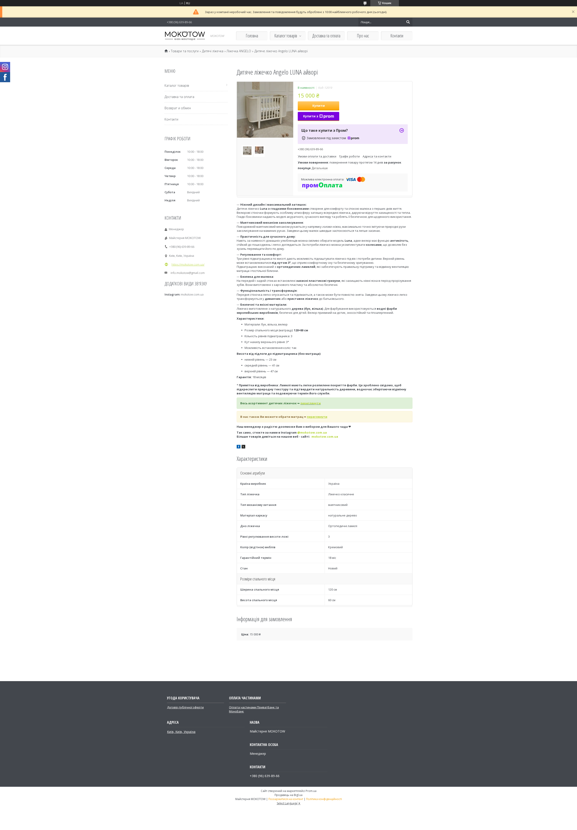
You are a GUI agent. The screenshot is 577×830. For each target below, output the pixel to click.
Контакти (396, 36)
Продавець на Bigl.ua (288, 795)
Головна (252, 36)
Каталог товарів (285, 36)
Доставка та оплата (326, 36)
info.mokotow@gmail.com (188, 273)
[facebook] (238, 447)
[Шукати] (407, 22)
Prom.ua (311, 791)
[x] (243, 447)
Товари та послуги (185, 51)
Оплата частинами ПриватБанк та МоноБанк (254, 709)
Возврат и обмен (178, 108)
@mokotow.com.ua (312, 432)
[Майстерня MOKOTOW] (185, 35)
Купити (318, 105)
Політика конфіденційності (324, 799)
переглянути (310, 403)
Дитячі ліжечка (212, 51)
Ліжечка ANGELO (239, 51)
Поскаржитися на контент (285, 799)
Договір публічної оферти (185, 707)
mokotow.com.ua (324, 436)
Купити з (310, 116)
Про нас (363, 36)
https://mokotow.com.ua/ (188, 264)
